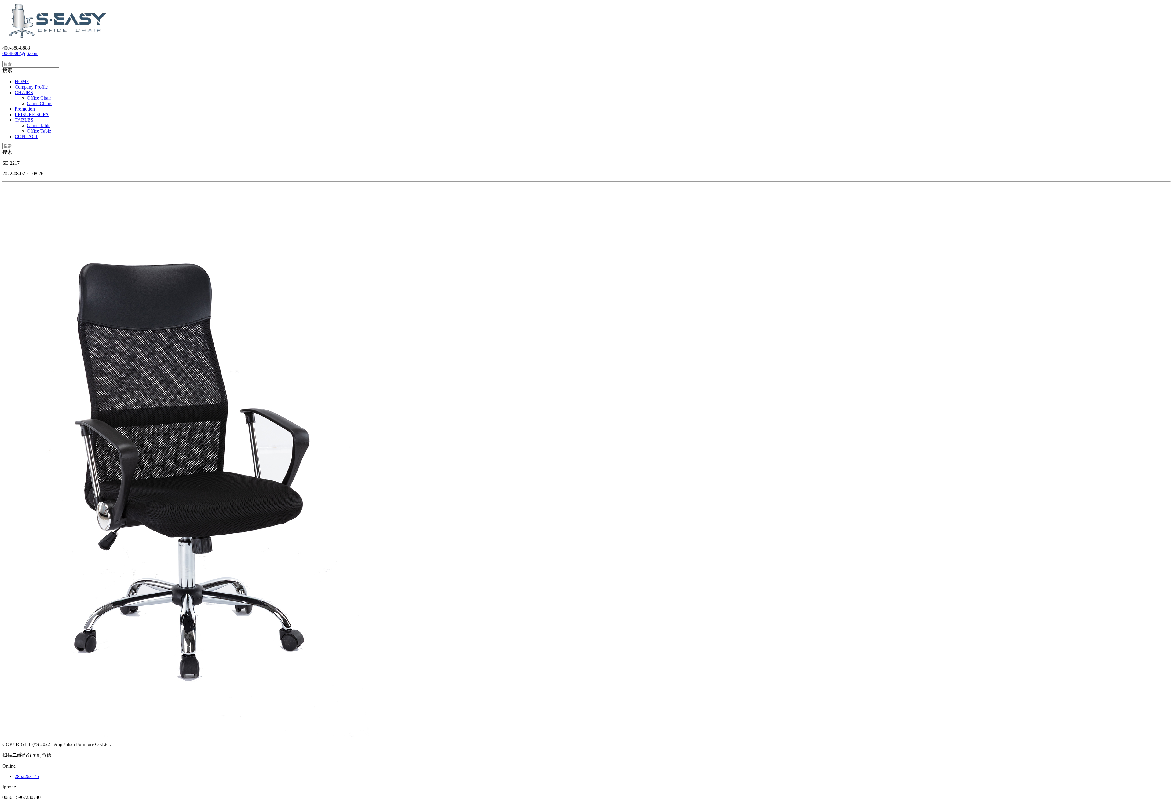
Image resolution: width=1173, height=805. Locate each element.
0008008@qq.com (20, 53)
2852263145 (27, 776)
